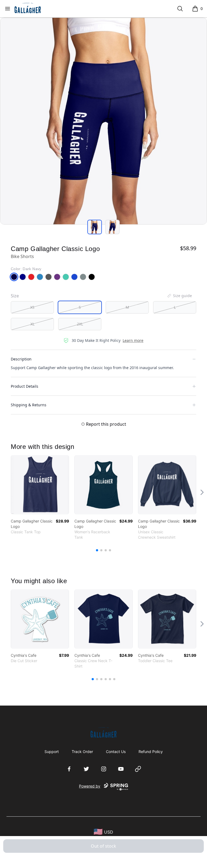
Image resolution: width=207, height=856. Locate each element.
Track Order (82, 751)
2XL (80, 323)
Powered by (89, 786)
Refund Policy (151, 751)
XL (32, 323)
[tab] (94, 227)
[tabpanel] (103, 121)
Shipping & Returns (28, 404)
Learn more (133, 340)
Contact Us (116, 751)
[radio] (32, 307)
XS (32, 307)
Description (21, 359)
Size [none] (15, 296)
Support (51, 751)
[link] (40, 485)
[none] (179, 295)
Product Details (24, 386)
